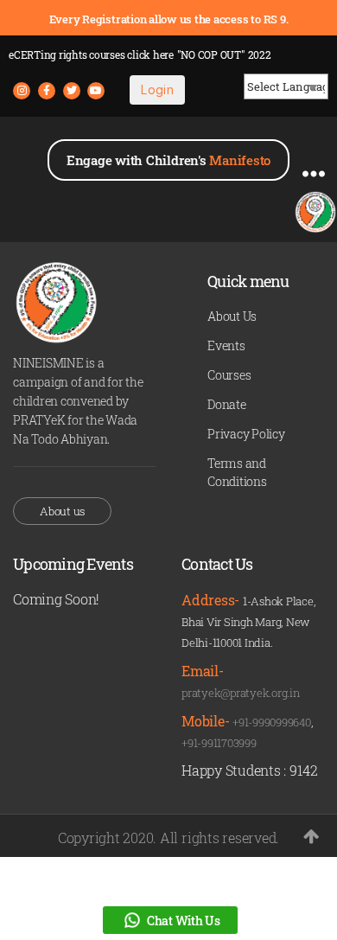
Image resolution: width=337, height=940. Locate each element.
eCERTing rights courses (91, 54)
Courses (229, 375)
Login (157, 89)
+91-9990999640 (271, 722)
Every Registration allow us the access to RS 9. (169, 19)
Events (226, 345)
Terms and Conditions (237, 472)
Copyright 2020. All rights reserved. (168, 837)
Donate (226, 404)
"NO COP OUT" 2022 (224, 54)
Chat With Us (183, 920)
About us (62, 511)
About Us (232, 316)
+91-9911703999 (219, 743)
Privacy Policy (246, 433)
